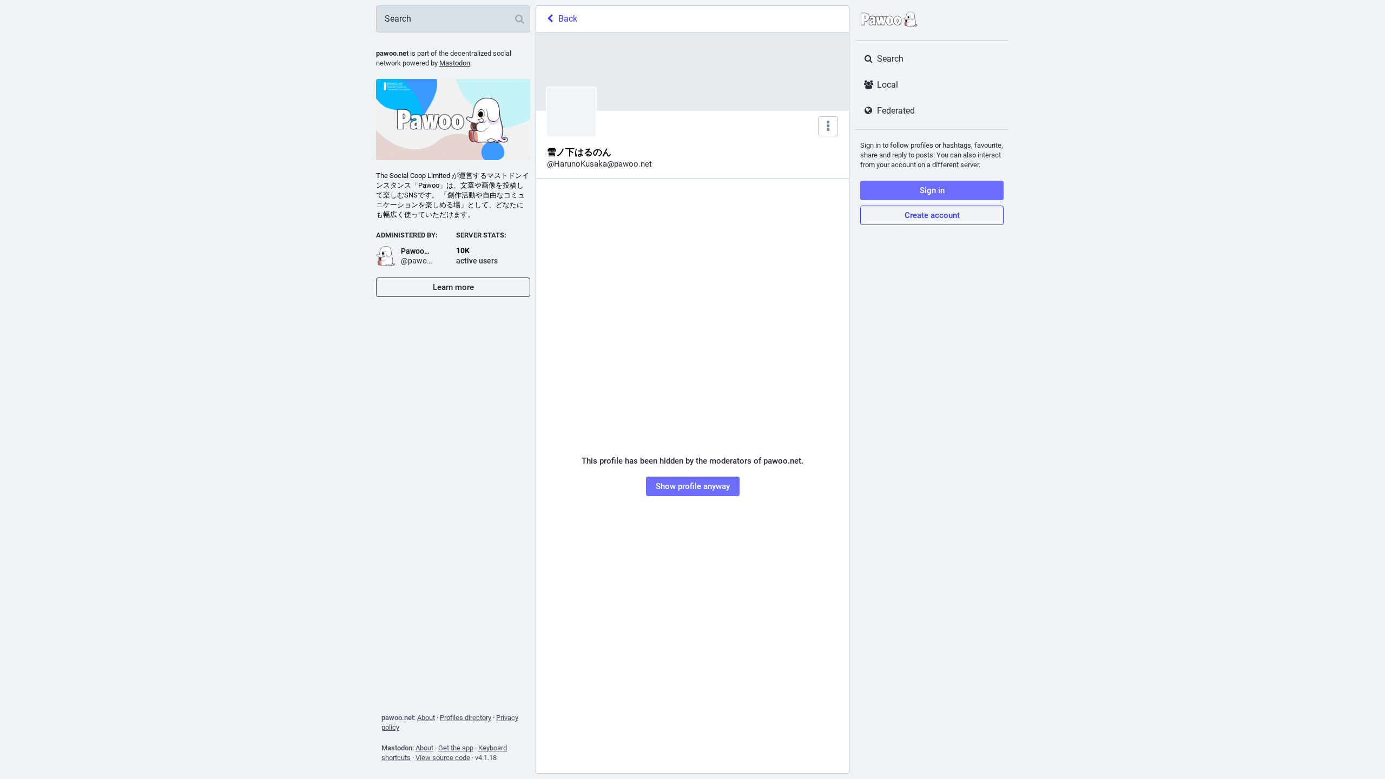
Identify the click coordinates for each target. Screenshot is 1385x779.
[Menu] (828, 126)
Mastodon (454, 63)
